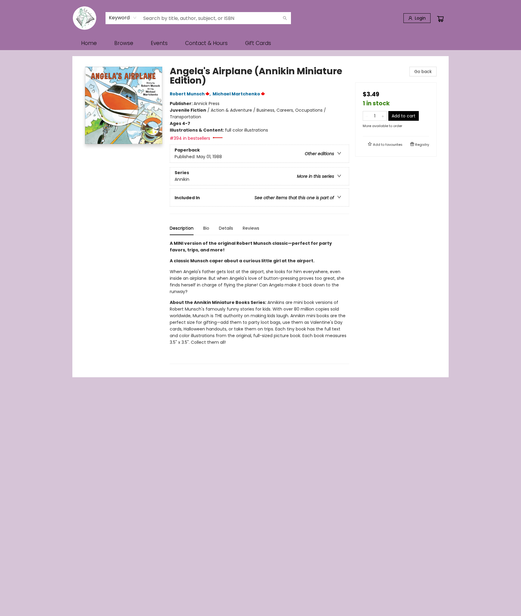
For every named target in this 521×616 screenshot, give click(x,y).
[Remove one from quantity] (367, 116)
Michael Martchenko (236, 94)
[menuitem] (89, 43)
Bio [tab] (206, 228)
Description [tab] (182, 228)
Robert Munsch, (191, 94)
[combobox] (123, 18)
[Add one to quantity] (383, 116)
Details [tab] (226, 228)
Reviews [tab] (251, 228)
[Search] (285, 18)
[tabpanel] (259, 302)
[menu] (260, 43)
